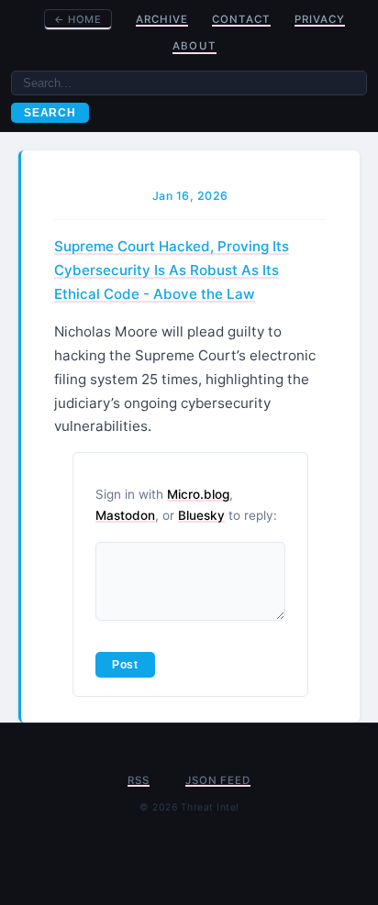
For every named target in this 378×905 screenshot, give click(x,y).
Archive (162, 19)
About (194, 45)
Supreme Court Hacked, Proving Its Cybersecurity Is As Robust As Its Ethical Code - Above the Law (171, 270)
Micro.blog (198, 494)
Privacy (320, 19)
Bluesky (201, 515)
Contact (241, 19)
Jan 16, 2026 (190, 196)
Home (78, 19)
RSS (138, 780)
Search (50, 112)
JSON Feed (217, 780)
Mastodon (125, 515)
